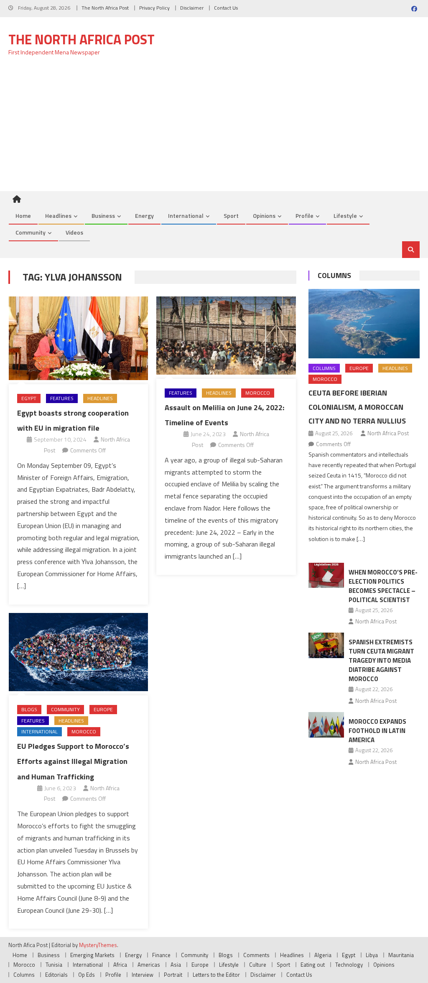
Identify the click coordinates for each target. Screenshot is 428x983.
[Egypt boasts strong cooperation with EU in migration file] (78, 338)
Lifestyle (345, 215)
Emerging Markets (92, 955)
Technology (349, 964)
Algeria (322, 955)
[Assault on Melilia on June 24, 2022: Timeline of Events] (226, 335)
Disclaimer (192, 8)
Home (23, 215)
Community (30, 232)
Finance (161, 955)
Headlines (58, 215)
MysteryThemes (98, 945)
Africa (120, 964)
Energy (144, 215)
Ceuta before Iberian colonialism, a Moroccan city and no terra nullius (357, 407)
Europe (103, 709)
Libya (372, 955)
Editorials (56, 974)
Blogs (29, 709)
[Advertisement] (214, 128)
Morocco (257, 393)
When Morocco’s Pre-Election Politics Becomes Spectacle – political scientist (383, 586)
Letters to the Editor (216, 974)
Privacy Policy (154, 8)
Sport (231, 215)
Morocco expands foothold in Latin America (377, 731)
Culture (257, 964)
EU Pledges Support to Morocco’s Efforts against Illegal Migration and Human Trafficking (73, 761)
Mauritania (401, 955)
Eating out (313, 964)
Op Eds (86, 974)
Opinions (264, 215)
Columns (334, 275)
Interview (142, 974)
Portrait (173, 974)
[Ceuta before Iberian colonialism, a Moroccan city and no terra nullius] (363, 323)
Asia (176, 964)
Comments (256, 955)
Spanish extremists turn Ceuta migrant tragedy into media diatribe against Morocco (381, 660)
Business (103, 215)
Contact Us (226, 8)
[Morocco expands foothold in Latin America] (326, 725)
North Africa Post (388, 433)
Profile (304, 215)
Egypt (28, 398)
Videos (74, 232)
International (186, 215)
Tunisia (54, 964)
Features (62, 398)
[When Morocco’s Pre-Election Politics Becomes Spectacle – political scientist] (326, 575)
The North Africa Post (105, 8)
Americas (149, 964)
